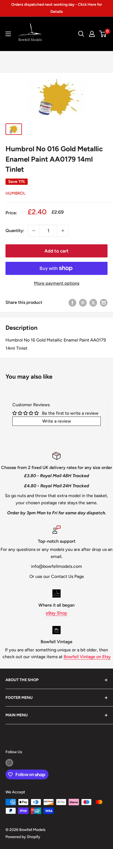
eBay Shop (56, 613)
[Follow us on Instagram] (9, 763)
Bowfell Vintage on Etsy (87, 656)
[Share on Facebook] (72, 302)
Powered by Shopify (22, 837)
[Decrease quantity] (33, 230)
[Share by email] (104, 302)
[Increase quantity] (63, 230)
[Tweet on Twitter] (93, 302)
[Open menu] (8, 34)
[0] (103, 34)
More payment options (56, 283)
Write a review (56, 421)
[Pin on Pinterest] (83, 302)
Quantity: (14, 230)
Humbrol (15, 193)
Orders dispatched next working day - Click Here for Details (56, 8)
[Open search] (81, 34)
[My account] (92, 34)
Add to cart (56, 251)
